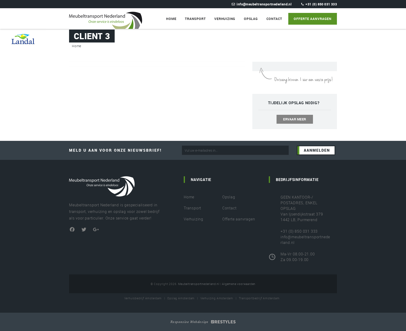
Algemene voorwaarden (238, 284)
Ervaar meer (294, 119)
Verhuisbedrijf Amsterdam (143, 298)
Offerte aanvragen (313, 18)
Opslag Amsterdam (181, 298)
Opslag (251, 18)
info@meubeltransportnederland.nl (264, 4)
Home (171, 18)
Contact (274, 18)
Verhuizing (224, 18)
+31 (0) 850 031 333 (321, 4)
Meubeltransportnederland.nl (198, 284)
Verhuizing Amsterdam (216, 298)
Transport (195, 18)
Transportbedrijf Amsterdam (259, 298)
